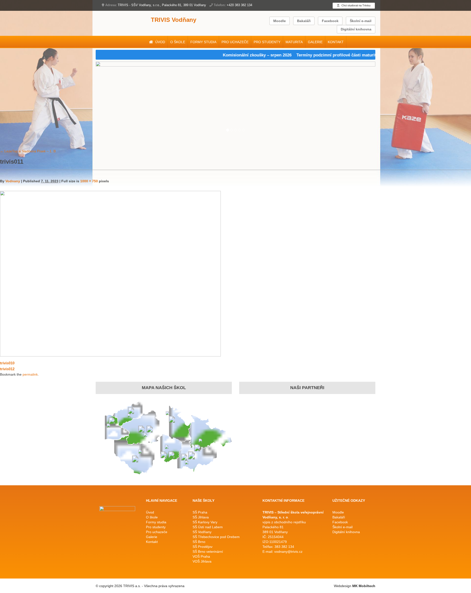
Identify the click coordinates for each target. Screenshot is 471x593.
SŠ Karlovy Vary (205, 522)
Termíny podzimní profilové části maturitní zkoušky (334, 55)
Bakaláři (304, 21)
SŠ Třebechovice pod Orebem (216, 537)
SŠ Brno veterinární (208, 551)
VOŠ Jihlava (202, 561)
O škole (177, 42)
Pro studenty (267, 42)
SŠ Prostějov (202, 547)
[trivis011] (110, 273)
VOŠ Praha (201, 556)
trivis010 (7, 363)
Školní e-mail (360, 21)
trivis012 (7, 369)
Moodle (279, 21)
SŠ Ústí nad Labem (208, 527)
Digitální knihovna (356, 29)
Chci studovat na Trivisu (355, 5)
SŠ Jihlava (201, 517)
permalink (30, 374)
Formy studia (203, 42)
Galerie (315, 42)
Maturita (294, 42)
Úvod (159, 42)
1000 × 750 (89, 181)
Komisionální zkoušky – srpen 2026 (244, 55)
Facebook (330, 21)
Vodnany (12, 181)
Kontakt (336, 42)
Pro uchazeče (235, 42)
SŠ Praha (200, 512)
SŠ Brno (199, 542)
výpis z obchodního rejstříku (284, 522)
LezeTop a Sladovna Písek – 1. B (28, 151)
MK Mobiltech (363, 586)
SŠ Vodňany (202, 532)
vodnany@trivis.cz (288, 551)
